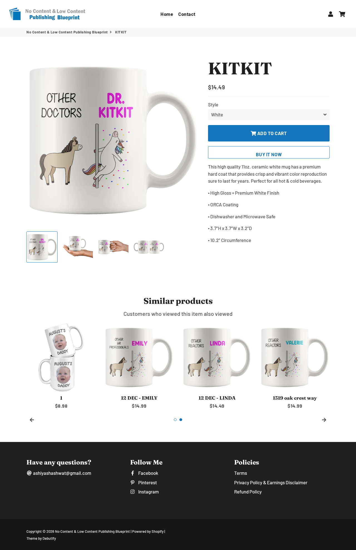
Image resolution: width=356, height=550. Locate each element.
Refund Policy (248, 491)
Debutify (49, 538)
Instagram (148, 491)
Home (166, 14)
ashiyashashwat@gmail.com (61, 473)
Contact (187, 14)
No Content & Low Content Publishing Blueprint (67, 32)
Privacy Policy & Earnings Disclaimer (270, 482)
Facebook (147, 473)
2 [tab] (180, 419)
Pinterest (147, 482)
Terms (240, 473)
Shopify (158, 531)
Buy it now (269, 154)
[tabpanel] (61, 366)
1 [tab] (175, 419)
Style (213, 104)
